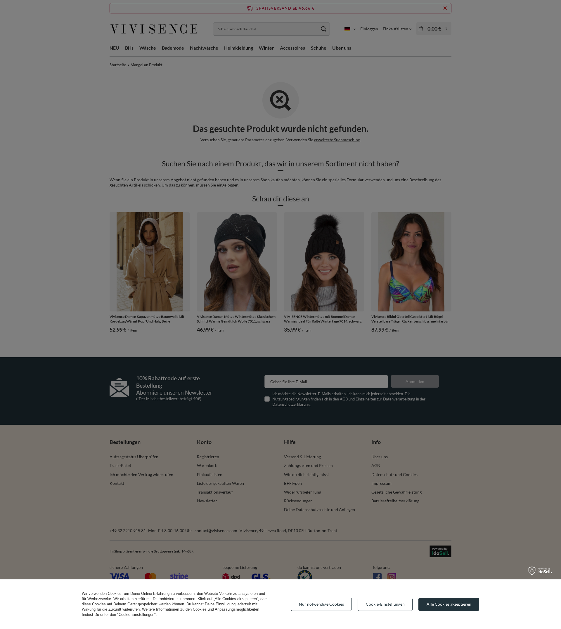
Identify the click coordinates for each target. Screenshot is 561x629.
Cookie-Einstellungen (385, 604)
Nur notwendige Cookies (321, 604)
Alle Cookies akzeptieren (449, 604)
